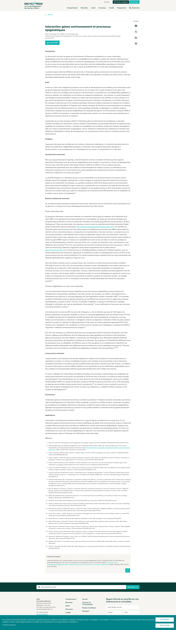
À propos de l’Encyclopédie (87, 603)
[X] (136, 32)
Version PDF (54, 43)
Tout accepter (164, 625)
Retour (50, 14)
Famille (68, 612)
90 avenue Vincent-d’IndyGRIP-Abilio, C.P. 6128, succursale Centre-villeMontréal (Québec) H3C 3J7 (45, 606)
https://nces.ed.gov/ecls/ (54, 250)
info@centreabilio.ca (42, 614)
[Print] (136, 43)
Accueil (84, 599)
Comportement (71, 599)
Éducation (69, 602)
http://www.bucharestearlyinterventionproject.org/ (95, 227)
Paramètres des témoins (9, 625)
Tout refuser (164, 619)
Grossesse (69, 609)
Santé (68, 606)
